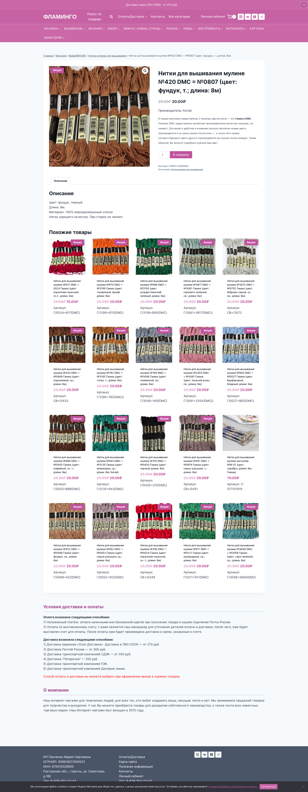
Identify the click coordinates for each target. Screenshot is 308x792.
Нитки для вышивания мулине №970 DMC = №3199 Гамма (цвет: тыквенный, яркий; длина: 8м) (110, 288)
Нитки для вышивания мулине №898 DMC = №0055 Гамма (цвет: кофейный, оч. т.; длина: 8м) (67, 465)
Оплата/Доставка (132, 757)
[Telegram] (262, 17)
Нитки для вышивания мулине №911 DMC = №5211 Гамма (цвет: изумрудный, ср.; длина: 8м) (197, 553)
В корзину (181, 155)
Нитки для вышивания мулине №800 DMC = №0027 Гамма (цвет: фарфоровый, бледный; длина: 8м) (240, 376)
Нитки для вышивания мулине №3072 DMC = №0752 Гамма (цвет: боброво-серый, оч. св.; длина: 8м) (241, 288)
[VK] (248, 17)
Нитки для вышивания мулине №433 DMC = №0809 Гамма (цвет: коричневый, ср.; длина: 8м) (67, 376)
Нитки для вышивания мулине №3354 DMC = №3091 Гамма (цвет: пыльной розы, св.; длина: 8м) (197, 376)
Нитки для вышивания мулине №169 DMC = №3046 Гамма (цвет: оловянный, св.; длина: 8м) (154, 376)
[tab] (60, 181)
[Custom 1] (255, 17)
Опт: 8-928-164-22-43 (135, 781)
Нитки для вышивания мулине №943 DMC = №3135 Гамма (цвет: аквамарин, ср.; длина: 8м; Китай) (110, 465)
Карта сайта (128, 762)
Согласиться (268, 786)
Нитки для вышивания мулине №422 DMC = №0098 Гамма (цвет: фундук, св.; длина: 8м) (67, 553)
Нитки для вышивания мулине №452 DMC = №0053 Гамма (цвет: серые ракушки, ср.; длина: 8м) (110, 553)
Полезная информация (136, 766)
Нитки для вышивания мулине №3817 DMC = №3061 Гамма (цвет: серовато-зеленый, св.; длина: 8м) (197, 288)
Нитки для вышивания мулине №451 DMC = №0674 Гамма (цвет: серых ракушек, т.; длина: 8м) (197, 465)
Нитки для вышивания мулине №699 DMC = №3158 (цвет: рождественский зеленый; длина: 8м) (154, 288)
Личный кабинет (131, 776)
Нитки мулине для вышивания (187, 169)
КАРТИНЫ (257, 28)
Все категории (179, 16)
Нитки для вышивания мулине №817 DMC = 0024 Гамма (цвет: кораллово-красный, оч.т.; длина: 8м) (67, 288)
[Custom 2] (241, 17)
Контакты (158, 16)
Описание (60, 181)
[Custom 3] (197, 755)
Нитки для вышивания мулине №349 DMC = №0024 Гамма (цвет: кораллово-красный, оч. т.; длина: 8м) (154, 553)
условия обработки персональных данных (232, 786)
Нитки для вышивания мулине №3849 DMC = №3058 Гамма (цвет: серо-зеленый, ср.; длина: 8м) (240, 553)
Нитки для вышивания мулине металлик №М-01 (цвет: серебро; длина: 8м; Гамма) (240, 465)
